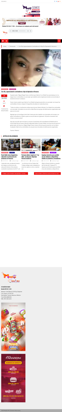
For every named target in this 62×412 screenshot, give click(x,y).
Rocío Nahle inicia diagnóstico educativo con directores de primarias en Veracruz (9, 156)
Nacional (53, 152)
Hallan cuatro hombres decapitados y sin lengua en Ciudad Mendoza (15, 173)
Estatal (12, 152)
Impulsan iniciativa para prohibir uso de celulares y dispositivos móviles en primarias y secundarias (51, 156)
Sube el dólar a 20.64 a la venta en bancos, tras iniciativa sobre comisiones (48, 173)
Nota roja (12, 89)
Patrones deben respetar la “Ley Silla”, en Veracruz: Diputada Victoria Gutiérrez (30, 156)
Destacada (4, 89)
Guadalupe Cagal (14, 161)
